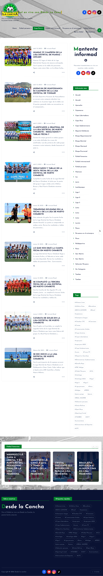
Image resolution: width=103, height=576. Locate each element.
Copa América (80, 333)
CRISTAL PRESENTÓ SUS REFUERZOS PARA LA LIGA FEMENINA (63, 468)
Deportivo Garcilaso (82, 356)
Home (14, 28)
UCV (88, 417)
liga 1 (92, 379)
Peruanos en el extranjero (72, 28)
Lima (77, 208)
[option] (15, 467)
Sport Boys (79, 409)
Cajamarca (79, 110)
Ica (76, 177)
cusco (77, 352)
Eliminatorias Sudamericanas (85, 360)
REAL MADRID (81, 398)
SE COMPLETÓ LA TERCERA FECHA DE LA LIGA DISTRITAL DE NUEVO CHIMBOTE (47, 284)
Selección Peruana (82, 264)
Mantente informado (86, 55)
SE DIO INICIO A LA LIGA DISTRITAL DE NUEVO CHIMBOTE (45, 356)
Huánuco (78, 172)
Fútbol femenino (89, 28)
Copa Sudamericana (82, 126)
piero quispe (80, 394)
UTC (77, 428)
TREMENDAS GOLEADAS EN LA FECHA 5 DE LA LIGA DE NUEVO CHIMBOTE (48, 212)
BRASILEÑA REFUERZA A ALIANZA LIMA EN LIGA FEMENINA (87, 468)
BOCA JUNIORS (81, 310)
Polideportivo (90, 32)
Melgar (78, 390)
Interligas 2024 (81, 379)
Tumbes (78, 274)
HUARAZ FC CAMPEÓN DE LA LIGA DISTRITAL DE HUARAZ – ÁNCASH (47, 55)
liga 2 (78, 382)
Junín (77, 182)
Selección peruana (82, 402)
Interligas (79, 375)
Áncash (78, 95)
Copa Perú (37, 28)
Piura (77, 238)
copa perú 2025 (81, 344)
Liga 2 (77, 197)
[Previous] (93, 446)
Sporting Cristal (81, 413)
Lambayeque (80, 187)
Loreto (77, 223)
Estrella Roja (80, 363)
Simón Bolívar (80, 405)
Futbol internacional (53, 28)
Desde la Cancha (23, 506)
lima (90, 386)
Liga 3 (77, 202)
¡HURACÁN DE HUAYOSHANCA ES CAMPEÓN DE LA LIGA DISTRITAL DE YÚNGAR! (47, 91)
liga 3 (86, 382)
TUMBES (79, 417)
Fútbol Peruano (81, 371)
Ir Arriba (96, 571)
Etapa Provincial (81, 151)
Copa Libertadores (82, 115)
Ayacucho (78, 105)
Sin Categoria (80, 269)
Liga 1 (77, 192)
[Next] (96, 446)
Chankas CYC (80, 321)
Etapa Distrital (80, 141)
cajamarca (79, 314)
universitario (80, 421)
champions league (82, 318)
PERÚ (87, 390)
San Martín (79, 254)
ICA (92, 371)
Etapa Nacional (81, 146)
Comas (78, 325)
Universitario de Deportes (84, 424)
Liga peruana (80, 386)
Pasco (77, 228)
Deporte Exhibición (82, 131)
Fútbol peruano (24, 28)
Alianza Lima (80, 302)
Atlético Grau (80, 306)
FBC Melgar (80, 367)
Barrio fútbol (78, 32)
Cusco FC (87, 352)
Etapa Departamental (83, 136)
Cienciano (93, 321)
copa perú (79, 340)
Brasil (93, 310)
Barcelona (92, 306)
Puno (77, 249)
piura (90, 394)
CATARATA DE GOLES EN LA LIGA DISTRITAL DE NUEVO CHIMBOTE (46, 320)
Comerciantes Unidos (83, 329)
